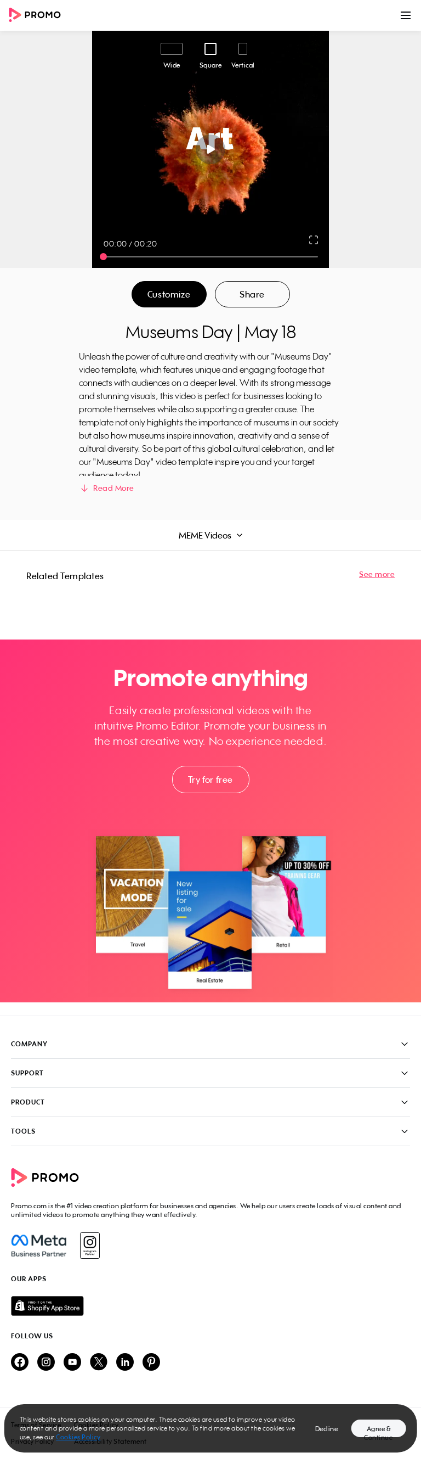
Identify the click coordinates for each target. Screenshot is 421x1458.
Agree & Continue (378, 1431)
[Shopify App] (210, 1306)
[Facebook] (38, 1246)
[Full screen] (314, 239)
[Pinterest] (151, 1362)
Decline (326, 1429)
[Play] (211, 149)
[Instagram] (89, 1245)
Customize (168, 294)
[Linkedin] (125, 1362)
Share (252, 294)
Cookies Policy (78, 1437)
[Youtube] (72, 1362)
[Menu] (405, 15)
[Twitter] (98, 1362)
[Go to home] (38, 16)
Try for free (210, 779)
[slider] (103, 256)
